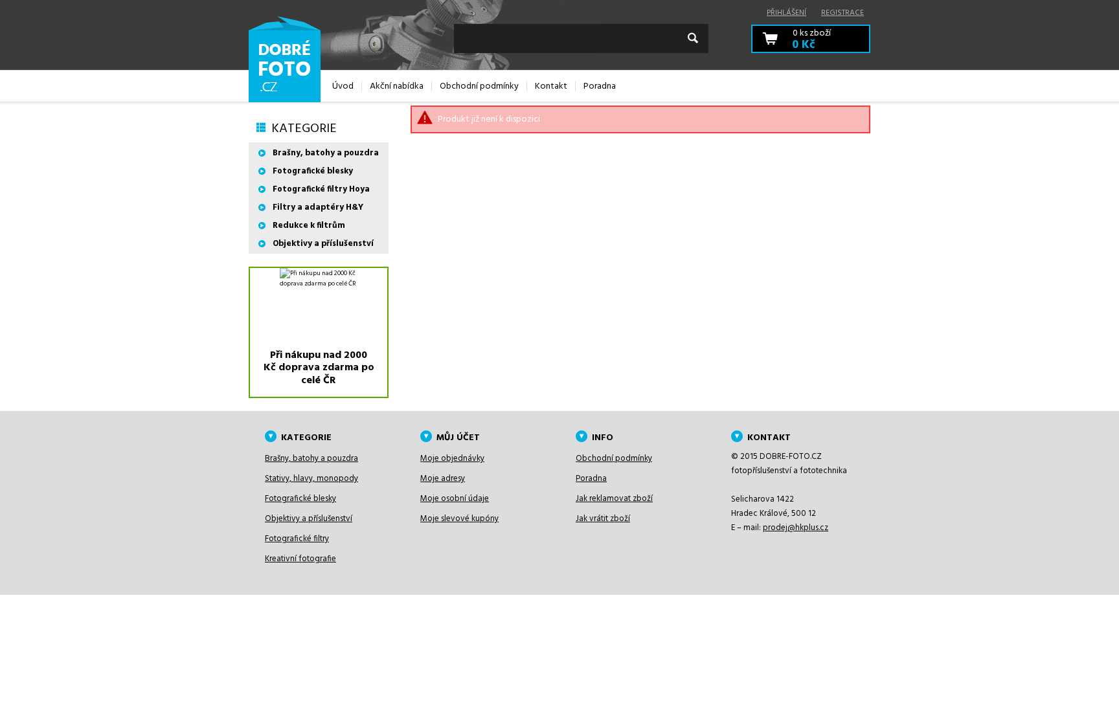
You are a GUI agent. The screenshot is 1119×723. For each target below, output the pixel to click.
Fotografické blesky (313, 171)
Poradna (591, 478)
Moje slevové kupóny (459, 519)
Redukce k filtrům (309, 225)
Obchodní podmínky (614, 458)
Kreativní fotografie (300, 559)
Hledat (693, 37)
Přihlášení (786, 12)
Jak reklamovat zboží (614, 499)
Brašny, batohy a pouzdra (326, 153)
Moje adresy (442, 478)
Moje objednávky (452, 458)
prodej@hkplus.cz (795, 528)
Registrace (842, 12)
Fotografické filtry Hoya (321, 189)
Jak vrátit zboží (603, 519)
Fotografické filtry (297, 539)
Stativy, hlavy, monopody (311, 478)
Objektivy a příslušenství (323, 243)
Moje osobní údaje (454, 499)
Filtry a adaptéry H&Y (318, 207)
